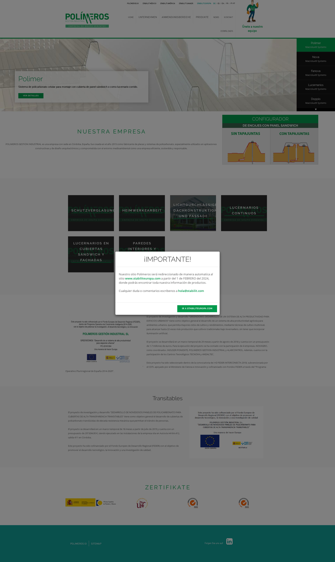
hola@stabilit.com (191, 291)
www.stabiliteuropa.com (143, 278)
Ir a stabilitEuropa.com (197, 308)
